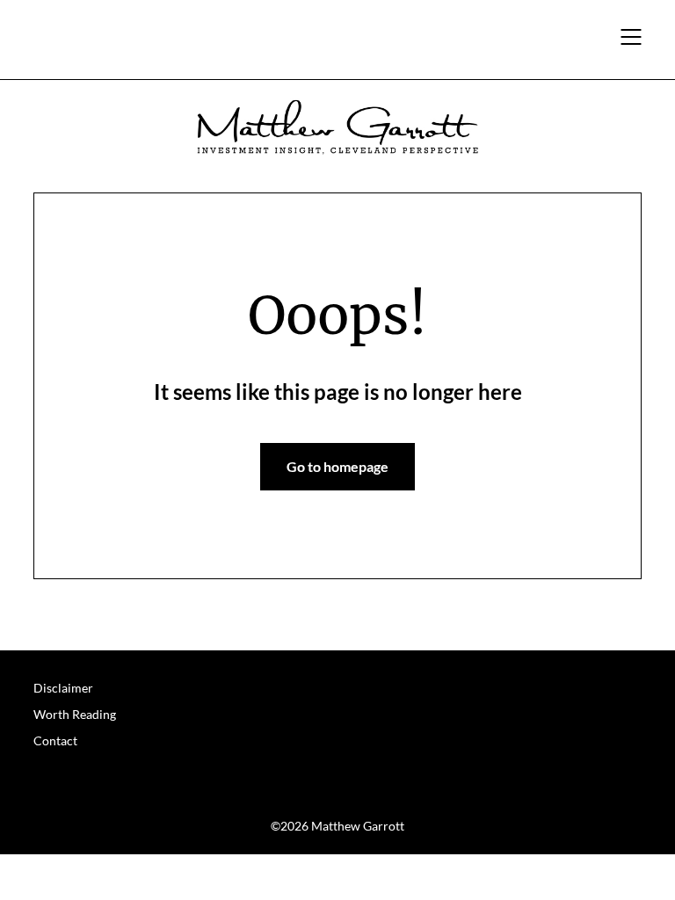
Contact (55, 740)
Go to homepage (337, 466)
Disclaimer (63, 687)
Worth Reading (74, 714)
